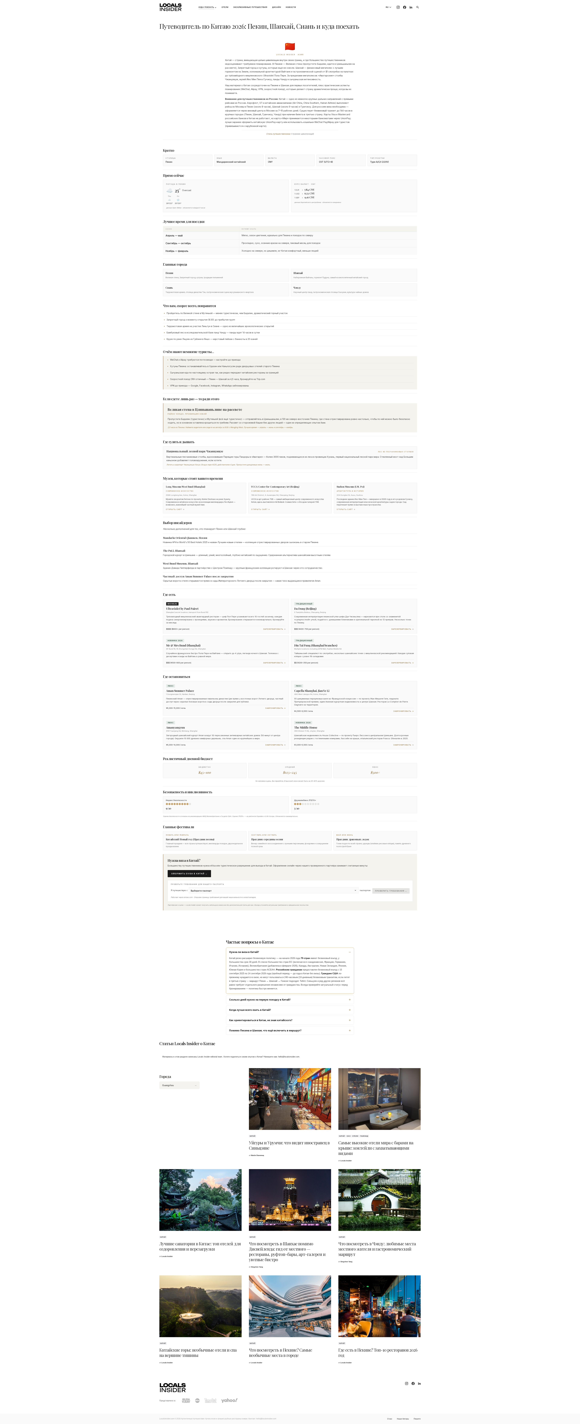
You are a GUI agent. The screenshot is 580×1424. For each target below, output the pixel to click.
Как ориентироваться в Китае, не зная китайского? (260, 1020)
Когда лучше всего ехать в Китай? (250, 1010)
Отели (355, 1136)
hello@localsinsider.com (288, 1057)
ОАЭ (348, 1136)
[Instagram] (398, 7)
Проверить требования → (391, 891)
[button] (418, 7)
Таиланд (364, 1136)
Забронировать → (275, 708)
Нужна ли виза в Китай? (244, 952)
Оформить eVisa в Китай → (189, 873)
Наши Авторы (403, 1419)
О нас (389, 1419)
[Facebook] (404, 7)
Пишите (417, 1419)
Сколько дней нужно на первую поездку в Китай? (259, 999)
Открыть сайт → (175, 509)
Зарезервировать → (274, 629)
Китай (252, 1136)
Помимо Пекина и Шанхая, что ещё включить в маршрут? (265, 1030)
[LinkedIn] (411, 7)
